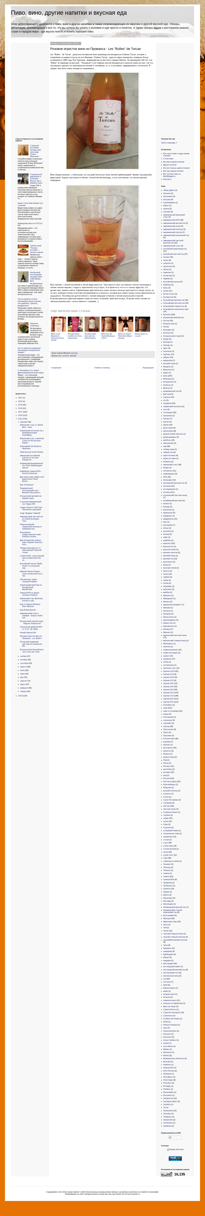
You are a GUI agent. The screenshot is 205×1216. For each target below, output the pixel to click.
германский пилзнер (172, 406)
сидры (166, 818)
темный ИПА (168, 879)
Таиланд (166, 867)
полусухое (167, 720)
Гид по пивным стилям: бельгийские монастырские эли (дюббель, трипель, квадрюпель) (29, 302)
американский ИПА (171, 220)
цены (165, 925)
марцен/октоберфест (172, 605)
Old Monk (167, 1074)
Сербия (166, 815)
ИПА (165, 477)
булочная (167, 351)
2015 (20, 419)
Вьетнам (167, 394)
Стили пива (168, 159)
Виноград (167, 379)
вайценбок (167, 360)
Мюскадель (168, 644)
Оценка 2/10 (168, 680)
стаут (165, 843)
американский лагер (172, 226)
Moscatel (167, 1062)
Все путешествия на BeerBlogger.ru (172, 175)
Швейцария (168, 954)
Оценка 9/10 (168, 702)
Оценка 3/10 (168, 683)
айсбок (166, 209)
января (23, 691)
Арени (166, 269)
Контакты (167, 179)
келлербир (167, 525)
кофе (165, 537)
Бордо (166, 339)
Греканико (167, 416)
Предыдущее (148, 368)
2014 (20, 696)
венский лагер (169, 363)
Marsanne (167, 1052)
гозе (165, 409)
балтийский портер (171, 282)
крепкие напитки (170, 552)
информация (168, 474)
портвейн (167, 723)
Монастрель (168, 617)
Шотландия (168, 963)
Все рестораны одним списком (176, 168)
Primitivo (166, 1089)
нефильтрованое (170, 650)
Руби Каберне (169, 785)
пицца (166, 714)
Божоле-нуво (168, 324)
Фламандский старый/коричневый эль (172, 911)
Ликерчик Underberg (34, 324)
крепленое (167, 562)
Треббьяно (167, 886)
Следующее (56, 368)
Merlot (165, 1055)
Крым (165, 565)
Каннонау (167, 510)
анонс (165, 260)
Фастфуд (167, 901)
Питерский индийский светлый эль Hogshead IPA (31, 644)
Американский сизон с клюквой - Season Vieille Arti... (31, 615)
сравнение (167, 837)
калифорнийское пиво (172, 501)
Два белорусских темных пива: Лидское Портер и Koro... (31, 542)
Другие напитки (169, 165)
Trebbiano (167, 1117)
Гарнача (166, 397)
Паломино (167, 705)
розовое (66, 356)
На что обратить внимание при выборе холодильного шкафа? (29, 350)
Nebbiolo (167, 1065)
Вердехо (167, 367)
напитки (166, 647)
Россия (166, 778)
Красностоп (168, 546)
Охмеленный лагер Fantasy (31, 452)
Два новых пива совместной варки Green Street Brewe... (32, 479)
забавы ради (168, 449)
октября (24, 660)
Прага (165, 732)
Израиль (167, 462)
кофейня (167, 540)
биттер (166, 321)
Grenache (167, 1037)
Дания (166, 425)
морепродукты (169, 620)
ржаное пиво (168, 757)
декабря (24, 422)
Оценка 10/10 (169, 671)
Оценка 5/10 (168, 690)
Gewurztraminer (169, 1031)
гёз (164, 400)
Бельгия (166, 314)
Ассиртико (167, 276)
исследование (169, 489)
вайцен (166, 357)
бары (165, 288)
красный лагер (169, 549)
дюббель (167, 440)
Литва (165, 583)
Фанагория (168, 898)
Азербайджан (169, 203)
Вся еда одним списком (173, 171)
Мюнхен (166, 632)
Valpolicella (168, 1120)
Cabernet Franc (169, 1009)
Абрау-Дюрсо (169, 190)
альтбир (166, 212)
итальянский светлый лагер (175, 495)
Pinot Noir (167, 1083)
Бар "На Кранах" (27, 485)
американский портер (172, 232)
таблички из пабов (171, 861)
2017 (20, 412)
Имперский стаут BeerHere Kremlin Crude (31, 599)
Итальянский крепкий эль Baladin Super (31, 497)
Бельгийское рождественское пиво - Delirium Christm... (31, 534)
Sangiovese (168, 1098)
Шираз (166, 957)
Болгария (167, 330)
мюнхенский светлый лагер (175, 635)
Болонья (167, 333)
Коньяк (166, 534)
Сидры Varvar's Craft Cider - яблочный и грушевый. (31, 508)
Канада (166, 507)
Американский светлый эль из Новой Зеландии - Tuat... (31, 519)
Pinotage (167, 1086)
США (165, 858)
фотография (168, 915)
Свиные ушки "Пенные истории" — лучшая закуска (36, 249)
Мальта (166, 602)
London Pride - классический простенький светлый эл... (32, 558)
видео (165, 373)
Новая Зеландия (170, 653)
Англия (166, 257)
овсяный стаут (169, 668)
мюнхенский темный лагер (174, 641)
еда (164, 446)
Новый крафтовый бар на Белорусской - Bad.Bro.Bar (31, 587)
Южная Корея (169, 988)
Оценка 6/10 (168, 693)
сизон (165, 821)
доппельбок (168, 431)
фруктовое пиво (170, 922)
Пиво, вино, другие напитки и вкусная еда (69, 12)
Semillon (166, 1104)
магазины (167, 589)
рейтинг (166, 745)
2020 (20, 401)
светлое (166, 806)
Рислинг (166, 766)
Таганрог (167, 864)
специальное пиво (171, 834)
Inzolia (166, 1043)
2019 (20, 405)
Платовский (168, 717)
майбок (166, 592)
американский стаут (171, 246)
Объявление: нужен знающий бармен (28, 580)
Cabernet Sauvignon (171, 1012)
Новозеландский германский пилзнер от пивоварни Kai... (31, 526)
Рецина (166, 754)
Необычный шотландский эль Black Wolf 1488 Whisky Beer (36, 276)
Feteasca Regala (170, 1025)
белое (166, 291)
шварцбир (167, 951)
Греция (166, 419)
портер (166, 726)
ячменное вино (169, 1000)
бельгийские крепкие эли (173, 300)
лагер (165, 574)
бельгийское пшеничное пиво (175, 309)
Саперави (167, 803)
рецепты (167, 751)
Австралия (167, 196)
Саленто (167, 794)
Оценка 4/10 (168, 687)
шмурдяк (167, 960)
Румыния (167, 788)
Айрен (166, 206)
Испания (167, 486)
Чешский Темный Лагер (173, 934)
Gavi (165, 1028)
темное (166, 876)
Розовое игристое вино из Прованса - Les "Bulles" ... (32, 637)
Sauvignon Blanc (170, 1101)
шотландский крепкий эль (174, 970)
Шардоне (167, 948)
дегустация (168, 428)
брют (165, 348)
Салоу (166, 797)
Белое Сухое (168, 294)
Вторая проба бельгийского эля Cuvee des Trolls (32, 651)
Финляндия (168, 904)
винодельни (168, 382)
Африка (166, 279)
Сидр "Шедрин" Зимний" (30, 513)
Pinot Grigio (168, 1080)
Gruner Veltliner (169, 1040)
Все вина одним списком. (174, 162)
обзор (165, 662)
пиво (165, 708)
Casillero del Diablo (171, 1019)
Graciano (167, 1034)
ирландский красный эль (173, 483)
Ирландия (167, 480)
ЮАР (165, 985)
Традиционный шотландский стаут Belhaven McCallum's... (30, 490)
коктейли (167, 531)
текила (166, 873)
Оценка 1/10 (168, 674)
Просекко (167, 736)
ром (165, 775)
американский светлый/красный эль (173, 242)
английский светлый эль (173, 254)
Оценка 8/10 (168, 699)
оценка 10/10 (168, 677)
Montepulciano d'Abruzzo (173, 1058)
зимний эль (168, 452)
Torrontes (167, 1114)
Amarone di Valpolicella (173, 1003)
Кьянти (166, 571)
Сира (165, 824)
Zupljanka (167, 1126)
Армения (167, 272)
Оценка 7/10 (168, 696)
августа (23, 667)
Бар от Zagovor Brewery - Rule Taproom (30, 605)
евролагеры (168, 443)
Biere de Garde (169, 1006)
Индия (166, 468)
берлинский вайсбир (172, 317)
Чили (165, 945)
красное (166, 543)
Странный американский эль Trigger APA (30, 503)
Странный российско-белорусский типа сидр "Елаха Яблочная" (35, 151)
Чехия (166, 931)
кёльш (166, 528)
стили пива (168, 846)
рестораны (168, 748)
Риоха (166, 763)
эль (164, 979)
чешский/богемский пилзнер (175, 940)
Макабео (167, 595)
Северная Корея (170, 812)
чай (164, 928)
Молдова (167, 614)
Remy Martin (168, 1092)
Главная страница (102, 368)
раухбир (166, 742)
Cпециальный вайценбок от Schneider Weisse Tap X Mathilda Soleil (36, 178)
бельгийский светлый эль (174, 303)
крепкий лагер (169, 556)
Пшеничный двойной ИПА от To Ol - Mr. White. (31, 628)
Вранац (166, 388)
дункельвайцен (169, 437)
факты (166, 895)
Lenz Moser (168, 1046)
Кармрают (167, 516)
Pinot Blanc (168, 1077)
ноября (23, 656)
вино (60, 356)
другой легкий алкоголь (173, 434)
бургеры (166, 354)
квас (165, 522)
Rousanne (167, 1095)
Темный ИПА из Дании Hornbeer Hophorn (29, 594)
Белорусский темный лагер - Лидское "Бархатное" (31, 622)
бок (164, 327)
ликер (165, 580)
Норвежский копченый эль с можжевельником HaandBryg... (32, 433)
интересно (167, 471)
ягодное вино (169, 994)
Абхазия (166, 193)
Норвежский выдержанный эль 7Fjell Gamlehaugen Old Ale (31, 465)
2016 (20, 415)
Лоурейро (167, 586)
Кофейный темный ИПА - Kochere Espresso (31, 472)
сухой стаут (168, 855)
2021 (20, 398)
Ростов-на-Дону (170, 782)
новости (166, 656)
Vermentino (168, 1123)
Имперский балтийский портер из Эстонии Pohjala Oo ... (30, 458)
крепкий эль (168, 559)
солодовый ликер (170, 831)
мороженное (168, 626)
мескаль (166, 611)
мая (22, 677)
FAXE (165, 1022)
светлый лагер (169, 809)
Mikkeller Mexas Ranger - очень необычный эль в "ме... (31, 573)
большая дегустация (172, 336)
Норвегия (167, 659)
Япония (166, 997)
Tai (164, 1107)
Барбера (167, 285)
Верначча (167, 370)
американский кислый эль (174, 223)
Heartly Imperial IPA (28, 633)
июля (22, 670)
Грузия (166, 422)
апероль (166, 263)
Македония (168, 598)
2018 (20, 408)
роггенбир (167, 769)
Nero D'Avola (168, 1071)
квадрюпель (168, 519)
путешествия (169, 739)
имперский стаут (170, 465)
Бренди (166, 342)
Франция (73, 356)
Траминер (167, 883)
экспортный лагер (171, 976)
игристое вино (169, 455)
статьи (166, 840)
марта (23, 684)
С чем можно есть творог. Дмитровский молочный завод (30, 371)
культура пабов (169, 568)
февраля (24, 688)
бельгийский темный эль (173, 306)
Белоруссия (168, 297)
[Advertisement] (27, 88)
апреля (23, 681)
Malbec (166, 1049)
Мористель (168, 623)
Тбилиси (166, 870)
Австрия (166, 200)
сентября (24, 663)
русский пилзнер (170, 791)
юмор (165, 991)
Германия (167, 403)
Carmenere (168, 1016)
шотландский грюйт (171, 966)
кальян (166, 504)
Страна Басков (169, 849)
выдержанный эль (171, 391)
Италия (166, 492)
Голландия (168, 412)
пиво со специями (171, 711)
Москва (166, 629)
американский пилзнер (173, 229)
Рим (165, 760)
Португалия (168, 729)
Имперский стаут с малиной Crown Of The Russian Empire (32, 440)
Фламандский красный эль (174, 907)
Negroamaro (168, 1068)
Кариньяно (168, 513)
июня (22, 674)
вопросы (167, 385)
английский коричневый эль (175, 249)
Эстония (167, 982)
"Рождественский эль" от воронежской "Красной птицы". (31, 550)
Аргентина (167, 266)
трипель (166, 889)
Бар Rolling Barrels (28, 610)
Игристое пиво (169, 458)
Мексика (166, 608)
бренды (166, 345)
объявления (168, 665)
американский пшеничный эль (176, 235)
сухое (165, 852)
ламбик (166, 577)
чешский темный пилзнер (174, 937)
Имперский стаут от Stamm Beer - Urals (31, 426)
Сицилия (167, 827)
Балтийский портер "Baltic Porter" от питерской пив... (31, 566)
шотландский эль (170, 973)
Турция (166, 892)
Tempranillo (168, 1111)
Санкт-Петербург (170, 800)
